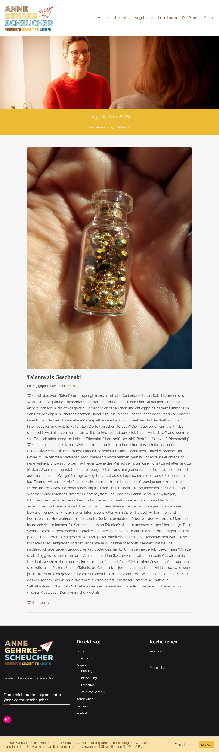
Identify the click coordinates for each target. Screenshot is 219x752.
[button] (151, 18)
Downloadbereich (91, 692)
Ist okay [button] (206, 744)
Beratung (85, 671)
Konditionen (167, 18)
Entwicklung (88, 678)
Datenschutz (158, 667)
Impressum (157, 651)
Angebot (142, 18)
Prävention (87, 685)
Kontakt (209, 18)
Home (103, 18)
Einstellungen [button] (185, 744)
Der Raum (190, 18)
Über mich (121, 18)
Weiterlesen (36, 603)
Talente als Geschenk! (54, 377)
